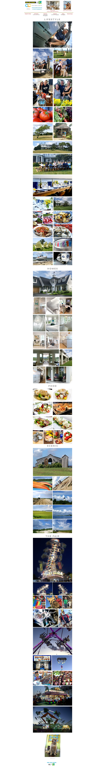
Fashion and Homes (36, 14)
